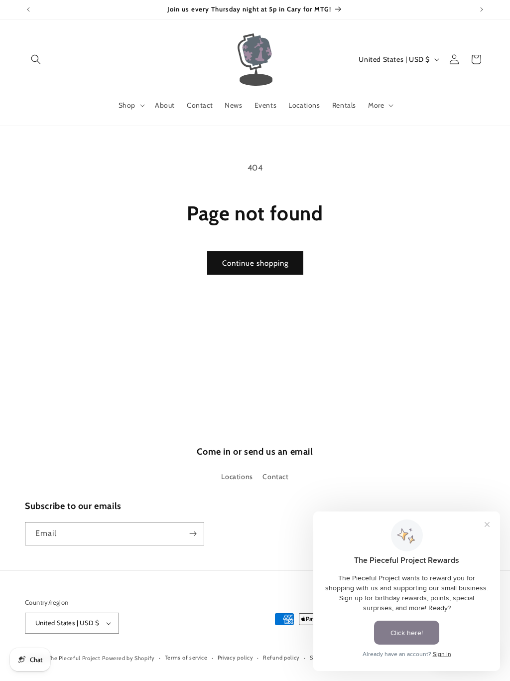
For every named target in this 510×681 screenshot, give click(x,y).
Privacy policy (236, 657)
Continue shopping (255, 263)
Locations (237, 476)
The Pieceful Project (74, 658)
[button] (36, 59)
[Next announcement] (482, 9)
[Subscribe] (193, 533)
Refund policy (281, 657)
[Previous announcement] (28, 9)
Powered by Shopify (128, 658)
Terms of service (186, 657)
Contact (275, 476)
